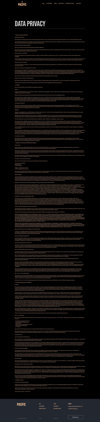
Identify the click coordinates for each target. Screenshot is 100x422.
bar (43, 3)
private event (70, 3)
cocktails (49, 3)
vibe (55, 3)
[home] (22, 3)
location (61, 3)
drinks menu (42, 408)
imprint (40, 418)
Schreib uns (75, 417)
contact (78, 3)
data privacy (56, 418)
